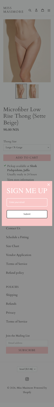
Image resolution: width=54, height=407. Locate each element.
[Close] (48, 184)
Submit (27, 214)
